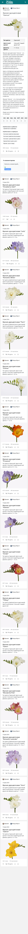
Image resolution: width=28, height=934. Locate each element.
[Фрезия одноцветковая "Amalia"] (14, 427)
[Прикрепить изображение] (5, 167)
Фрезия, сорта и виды (8, 143)
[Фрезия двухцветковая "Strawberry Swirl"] (14, 199)
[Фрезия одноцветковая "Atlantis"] (14, 520)
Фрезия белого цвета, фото (10, 141)
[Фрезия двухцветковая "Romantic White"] (14, 290)
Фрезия (6, 8)
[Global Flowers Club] (10, 2)
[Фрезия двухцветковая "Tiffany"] (14, 612)
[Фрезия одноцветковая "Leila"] (14, 244)
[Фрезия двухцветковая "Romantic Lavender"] (14, 752)
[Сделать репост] (16, 151)
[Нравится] (4, 151)
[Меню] (2, 2)
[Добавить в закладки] (19, 151)
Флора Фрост (16, 8)
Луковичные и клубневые (9, 128)
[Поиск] (25, 2)
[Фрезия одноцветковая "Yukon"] (14, 659)
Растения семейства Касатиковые (11, 136)
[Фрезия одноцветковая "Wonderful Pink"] (14, 705)
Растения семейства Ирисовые (11, 134)
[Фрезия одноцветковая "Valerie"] (14, 844)
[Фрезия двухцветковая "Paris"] (14, 335)
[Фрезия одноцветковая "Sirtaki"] (14, 566)
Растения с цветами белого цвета (11, 138)
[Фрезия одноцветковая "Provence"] (14, 473)
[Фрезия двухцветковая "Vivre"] (14, 798)
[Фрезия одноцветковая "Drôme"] (14, 380)
